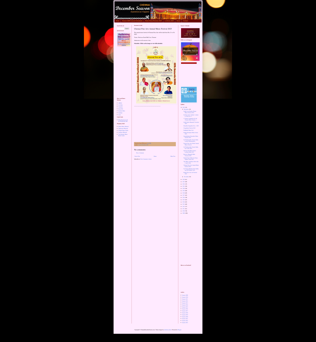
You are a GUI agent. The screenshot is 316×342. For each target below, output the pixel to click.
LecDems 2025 (169, 21)
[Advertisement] (155, 125)
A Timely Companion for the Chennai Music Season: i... (190, 119)
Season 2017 (185, 311)
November (186, 176)
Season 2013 (185, 303)
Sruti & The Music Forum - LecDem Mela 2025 (190, 151)
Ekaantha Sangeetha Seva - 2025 (191, 126)
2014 (183, 202)
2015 (183, 199)
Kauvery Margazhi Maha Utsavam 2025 (189, 154)
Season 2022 (185, 320)
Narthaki (120, 113)
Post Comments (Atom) (146, 159)
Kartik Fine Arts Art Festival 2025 (190, 173)
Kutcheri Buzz (121, 111)
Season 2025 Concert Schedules (132, 21)
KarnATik (120, 109)
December (186, 109)
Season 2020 (185, 316)
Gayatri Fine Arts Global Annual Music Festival (191, 144)
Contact (185, 21)
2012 (183, 206)
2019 (183, 190)
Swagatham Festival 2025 (189, 128)
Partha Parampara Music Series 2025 (191, 133)
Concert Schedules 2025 (143, 145)
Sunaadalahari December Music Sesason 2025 (191, 136)
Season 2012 (185, 301)
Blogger (179, 329)
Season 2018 (185, 313)
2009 (183, 213)
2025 (183, 107)
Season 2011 (185, 299)
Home (117, 21)
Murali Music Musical (123, 126)
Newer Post (137, 156)
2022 (183, 184)
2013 (183, 204)
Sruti (119, 115)
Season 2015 (185, 307)
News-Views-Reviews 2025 (153, 21)
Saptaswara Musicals (123, 128)
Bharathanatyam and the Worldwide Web (123, 120)
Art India (120, 105)
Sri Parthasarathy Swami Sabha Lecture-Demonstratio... (191, 140)
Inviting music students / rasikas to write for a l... (191, 115)
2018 (183, 193)
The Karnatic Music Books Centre (123, 134)
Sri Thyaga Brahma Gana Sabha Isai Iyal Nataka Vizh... (191, 169)
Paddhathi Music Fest (188, 130)
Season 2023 (185, 322)
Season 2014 (185, 305)
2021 (183, 186)
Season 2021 (185, 318)
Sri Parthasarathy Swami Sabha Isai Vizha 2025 (191, 147)
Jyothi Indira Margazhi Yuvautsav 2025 (191, 122)
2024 (183, 179)
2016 (183, 197)
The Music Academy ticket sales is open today (191, 162)
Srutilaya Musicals (122, 132)
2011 (183, 208)
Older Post (172, 156)
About (178, 21)
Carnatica (120, 107)
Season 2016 (185, 309)
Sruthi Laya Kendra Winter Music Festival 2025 (190, 111)
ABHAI (120, 103)
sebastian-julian (167, 329)
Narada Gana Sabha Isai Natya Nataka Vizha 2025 (191, 158)
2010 (183, 211)
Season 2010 (185, 297)
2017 (183, 195)
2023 (183, 181)
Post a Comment (140, 153)
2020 (183, 188)
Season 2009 (185, 295)
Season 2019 (185, 315)
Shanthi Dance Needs (123, 130)
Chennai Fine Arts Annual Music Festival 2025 (191, 165)
